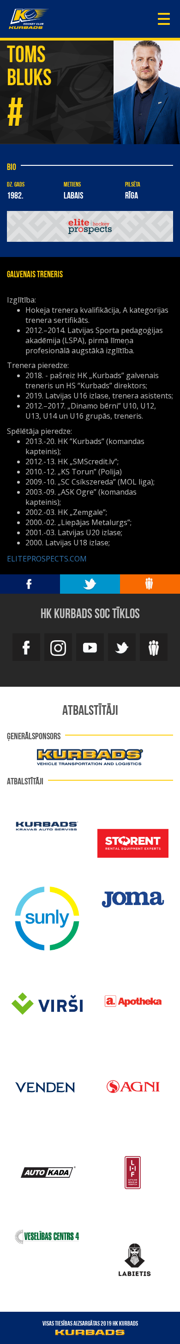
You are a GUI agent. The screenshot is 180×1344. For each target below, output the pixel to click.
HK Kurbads (29, 19)
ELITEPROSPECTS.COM (47, 559)
